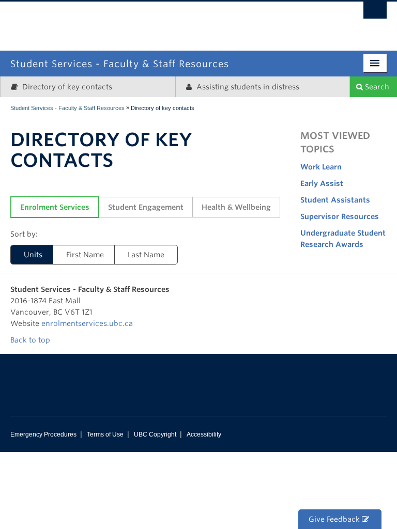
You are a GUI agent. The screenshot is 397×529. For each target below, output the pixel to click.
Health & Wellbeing (236, 207)
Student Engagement (146, 207)
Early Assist (321, 183)
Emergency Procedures (43, 434)
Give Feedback (335, 519)
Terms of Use (105, 434)
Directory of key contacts (66, 87)
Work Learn (321, 167)
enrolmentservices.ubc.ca (87, 323)
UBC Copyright (155, 434)
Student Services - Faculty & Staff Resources (67, 108)
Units (33, 255)
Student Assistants (335, 200)
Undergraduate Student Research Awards (343, 238)
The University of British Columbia (242, 19)
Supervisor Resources (339, 216)
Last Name (146, 255)
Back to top (31, 340)
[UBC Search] (375, 13)
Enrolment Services (54, 207)
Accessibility (204, 434)
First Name (85, 255)
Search (376, 87)
